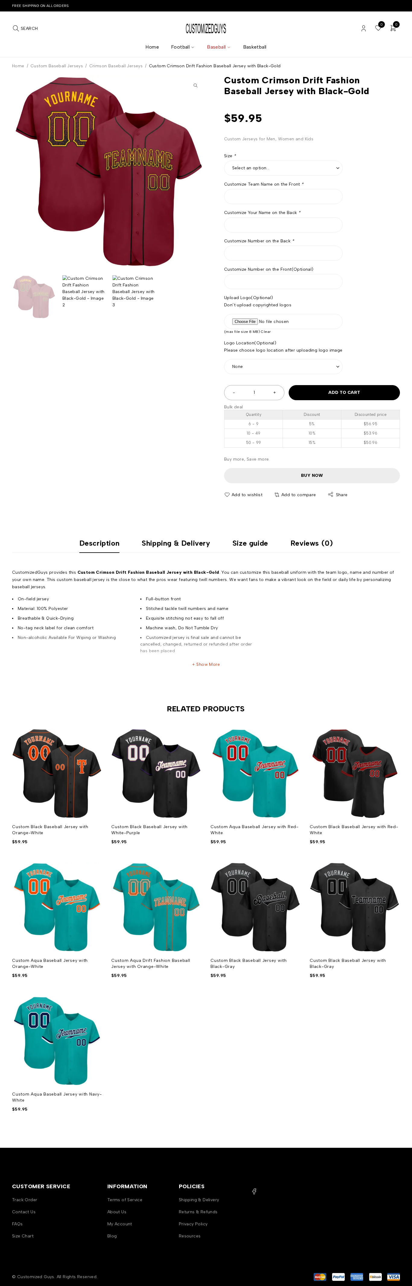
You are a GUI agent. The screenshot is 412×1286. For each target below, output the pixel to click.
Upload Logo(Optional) (248, 297)
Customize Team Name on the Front (264, 184)
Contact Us (24, 1211)
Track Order (24, 1199)
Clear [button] (266, 332)
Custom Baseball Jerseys (56, 66)
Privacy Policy (193, 1224)
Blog (112, 1236)
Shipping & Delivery (199, 1199)
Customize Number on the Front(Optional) (269, 269)
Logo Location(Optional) (250, 343)
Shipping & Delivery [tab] (176, 543)
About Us (116, 1211)
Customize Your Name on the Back (262, 212)
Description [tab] (99, 543)
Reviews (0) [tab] (311, 543)
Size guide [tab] (250, 543)
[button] (195, 85)
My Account (119, 1224)
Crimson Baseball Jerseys (116, 66)
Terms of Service (124, 1199)
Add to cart (344, 392)
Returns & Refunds (198, 1211)
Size (230, 155)
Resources (190, 1236)
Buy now (312, 475)
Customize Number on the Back (259, 241)
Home (18, 66)
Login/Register (363, 28)
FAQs (17, 1224)
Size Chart (22, 1236)
